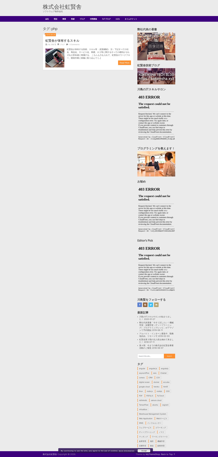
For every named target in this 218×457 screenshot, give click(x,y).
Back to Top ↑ (168, 454)
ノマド (161, 432)
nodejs (159, 391)
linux (141, 391)
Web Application (145, 418)
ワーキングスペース (160, 437)
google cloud (144, 387)
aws (154, 373)
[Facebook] (139, 304)
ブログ (82, 18)
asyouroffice (144, 373)
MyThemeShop (153, 454)
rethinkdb (143, 400)
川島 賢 (53, 44)
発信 (152, 446)
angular (142, 368)
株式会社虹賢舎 (62, 6)
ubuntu (155, 405)
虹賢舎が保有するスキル (62, 40)
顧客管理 (161, 446)
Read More (124, 62)
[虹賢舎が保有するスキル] (54, 57)
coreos (142, 377)
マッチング (143, 437)
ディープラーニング (147, 432)
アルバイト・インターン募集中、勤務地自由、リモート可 (156, 334)
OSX (168, 391)
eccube (166, 382)
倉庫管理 (142, 441)
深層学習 (142, 446)
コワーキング (160, 427)
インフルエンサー (154, 423)
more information (126, 451)
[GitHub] (156, 304)
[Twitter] (150, 304)
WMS (141, 423)
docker (156, 382)
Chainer (163, 373)
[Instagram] (145, 304)
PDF (140, 396)
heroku (156, 387)
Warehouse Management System (152, 414)
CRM (150, 377)
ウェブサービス (145, 427)
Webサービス (161, 418)
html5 (165, 387)
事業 (64, 18)
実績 (73, 18)
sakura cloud (156, 400)
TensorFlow (143, 405)
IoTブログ (106, 18)
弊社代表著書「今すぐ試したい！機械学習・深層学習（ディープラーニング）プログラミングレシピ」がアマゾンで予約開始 (156, 326)
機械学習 (161, 441)
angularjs (164, 368)
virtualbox (143, 409)
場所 (152, 441)
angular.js (153, 368)
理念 (55, 18)
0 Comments (74, 44)
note (118, 18)
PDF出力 (149, 396)
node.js (150, 391)
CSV (158, 377)
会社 (47, 18)
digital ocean (144, 382)
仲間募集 (93, 18)
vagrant (165, 405)
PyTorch (160, 396)
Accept (144, 451)
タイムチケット (131, 18)
